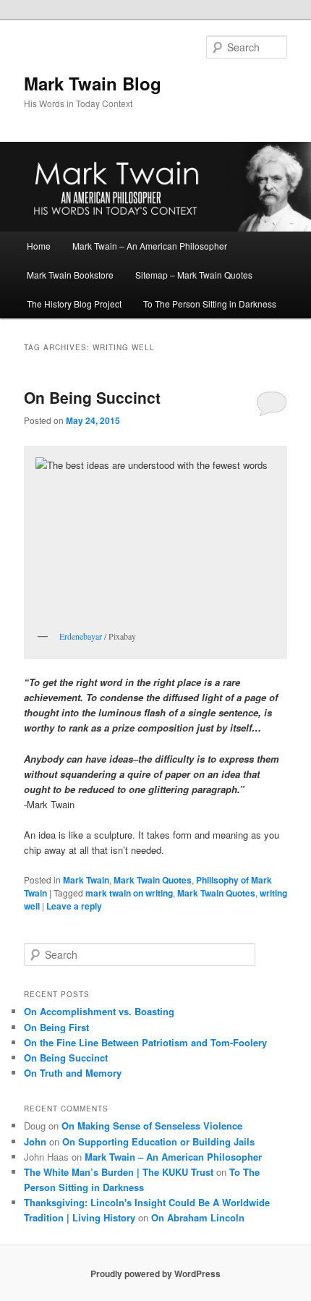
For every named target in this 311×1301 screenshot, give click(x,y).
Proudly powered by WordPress (155, 1273)
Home (39, 246)
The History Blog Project (74, 303)
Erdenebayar (80, 636)
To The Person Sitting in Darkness (209, 303)
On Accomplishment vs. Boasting (99, 1011)
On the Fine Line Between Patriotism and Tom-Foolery (145, 1042)
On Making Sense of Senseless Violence (151, 1125)
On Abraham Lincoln (197, 1217)
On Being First (56, 1027)
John (35, 1141)
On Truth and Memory (73, 1073)
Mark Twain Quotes (153, 879)
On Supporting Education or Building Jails (158, 1141)
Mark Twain (86, 879)
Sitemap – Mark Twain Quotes (193, 274)
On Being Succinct (92, 397)
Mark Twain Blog (92, 83)
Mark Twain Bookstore (70, 274)
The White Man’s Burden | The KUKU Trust (118, 1172)
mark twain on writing (129, 892)
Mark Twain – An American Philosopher (149, 246)
